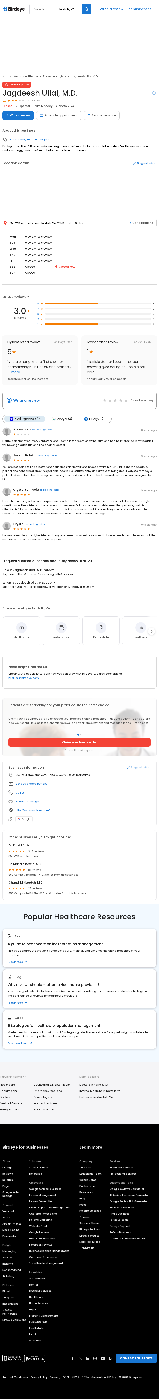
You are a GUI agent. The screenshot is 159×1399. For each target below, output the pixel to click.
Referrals (8, 1180)
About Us (85, 1167)
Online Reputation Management (50, 1207)
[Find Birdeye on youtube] (103, 1358)
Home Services (38, 1303)
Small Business (38, 1167)
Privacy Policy (39, 1377)
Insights (7, 1263)
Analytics (8, 1297)
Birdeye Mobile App (14, 1320)
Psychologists (43, 1097)
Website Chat (38, 1226)
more (15, 372)
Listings (7, 1167)
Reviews (7, 1173)
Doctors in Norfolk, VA (94, 1085)
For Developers (119, 1220)
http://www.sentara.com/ (33, 810)
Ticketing (8, 1276)
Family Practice (10, 1109)
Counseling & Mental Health (52, 1085)
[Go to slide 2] (80, 734)
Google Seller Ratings (10, 1194)
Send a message (104, 115)
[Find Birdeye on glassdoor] (110, 1358)
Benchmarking (11, 1270)
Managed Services (121, 1167)
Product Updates (90, 1211)
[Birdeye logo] (14, 9)
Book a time (87, 1186)
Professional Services (123, 1173)
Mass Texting (10, 1230)
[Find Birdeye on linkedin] (87, 1358)
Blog (82, 1198)
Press (83, 1204)
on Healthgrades (42, 429)
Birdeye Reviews (90, 1229)
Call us (20, 793)
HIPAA (75, 1377)
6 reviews (34, 100)
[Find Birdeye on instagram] (95, 1358)
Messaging (9, 1251)
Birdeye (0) (97, 419)
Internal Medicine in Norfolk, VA (100, 1091)
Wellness (35, 1340)
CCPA (85, 1377)
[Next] (151, 631)
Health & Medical (45, 1109)
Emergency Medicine (48, 1091)
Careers (85, 1217)
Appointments (11, 1223)
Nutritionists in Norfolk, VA (96, 1097)
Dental (33, 1284)
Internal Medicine (45, 1103)
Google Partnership (9, 1311)
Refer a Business (120, 1232)
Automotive (37, 1278)
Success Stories (90, 1223)
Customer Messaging (43, 1213)
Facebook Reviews (40, 1244)
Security (55, 1377)
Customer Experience (43, 1257)
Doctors (5, 1097)
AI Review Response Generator (129, 1195)
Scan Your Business (122, 1207)
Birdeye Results (89, 1235)
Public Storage (38, 1322)
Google (26, 819)
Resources (86, 1192)
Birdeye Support (120, 1226)
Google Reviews (39, 1232)
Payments (9, 1236)
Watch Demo (88, 1180)
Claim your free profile (79, 742)
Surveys (7, 1257)
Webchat (8, 1211)
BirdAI (6, 1291)
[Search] (86, 9)
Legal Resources (90, 1242)
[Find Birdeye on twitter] (80, 1358)
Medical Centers (11, 1103)
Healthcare (30, 76)
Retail (32, 1334)
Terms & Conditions (15, 1377)
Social (6, 1217)
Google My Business (42, 1238)
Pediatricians (9, 1091)
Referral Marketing (40, 1220)
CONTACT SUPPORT (136, 1358)
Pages (6, 1186)
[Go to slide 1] (78, 735)
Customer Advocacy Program (128, 1238)
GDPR (66, 1377)
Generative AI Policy (104, 1377)
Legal (32, 1309)
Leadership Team (91, 1173)
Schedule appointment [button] (31, 784)
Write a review (111, 9)
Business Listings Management (49, 1251)
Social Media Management (46, 1263)
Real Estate (36, 1328)
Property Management (43, 1315)
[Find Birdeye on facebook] (73, 1358)
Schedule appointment (61, 115)
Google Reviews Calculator (127, 1189)
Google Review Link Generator (129, 1201)
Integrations (10, 1303)
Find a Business (119, 1213)
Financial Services (40, 1291)
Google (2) (64, 419)
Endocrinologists (54, 76)
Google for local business (45, 1189)
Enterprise (35, 1173)
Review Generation (41, 1201)
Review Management (42, 1195)
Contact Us (87, 1248)
